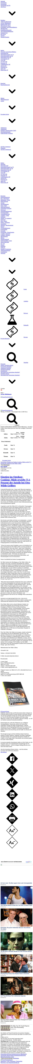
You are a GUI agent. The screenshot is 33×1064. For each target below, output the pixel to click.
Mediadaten (16, 1058)
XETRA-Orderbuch (5, 146)
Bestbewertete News (6, 24)
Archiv (2, 101)
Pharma (2, 245)
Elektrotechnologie (5, 207)
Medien (2, 98)
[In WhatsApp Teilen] (12, 812)
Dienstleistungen (5, 204)
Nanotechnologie (5, 239)
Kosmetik (3, 231)
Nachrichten (4, 2)
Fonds (25, 289)
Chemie (2, 203)
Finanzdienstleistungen (6, 211)
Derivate (26, 313)
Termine (3, 35)
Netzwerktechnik (5, 242)
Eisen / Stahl (4, 205)
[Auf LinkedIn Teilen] (12, 800)
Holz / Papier (4, 221)
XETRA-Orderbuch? (6, 149)
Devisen (26, 337)
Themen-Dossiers (5, 37)
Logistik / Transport (5, 233)
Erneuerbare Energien (6, 208)
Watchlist (26, 362)
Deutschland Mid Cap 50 (7, 56)
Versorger (3, 253)
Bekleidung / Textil (5, 200)
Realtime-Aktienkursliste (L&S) (8, 130)
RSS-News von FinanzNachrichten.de (10, 1062)
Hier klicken (4, 752)
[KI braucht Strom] (15, 710)
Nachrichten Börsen (5, 1055)
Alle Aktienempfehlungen (7, 31)
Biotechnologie (4, 201)
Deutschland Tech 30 (6, 57)
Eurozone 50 (4, 63)
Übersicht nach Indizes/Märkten (8, 52)
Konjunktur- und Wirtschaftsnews (9, 27)
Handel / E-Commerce (6, 218)
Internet (2, 226)
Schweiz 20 (3, 66)
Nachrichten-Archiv (9, 1056)
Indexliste (3, 164)
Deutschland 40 (4, 53)
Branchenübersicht (5, 84)
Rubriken (3, 20)
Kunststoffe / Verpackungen (7, 232)
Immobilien (3, 224)
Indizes (2, 50)
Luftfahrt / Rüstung (5, 235)
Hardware (3, 219)
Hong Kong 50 (4, 70)
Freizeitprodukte (5, 212)
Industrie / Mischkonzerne (7, 225)
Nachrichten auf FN (5, 5)
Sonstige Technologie (6, 249)
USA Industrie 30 (5, 59)
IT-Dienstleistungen (5, 228)
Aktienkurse (4, 127)
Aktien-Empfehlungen (15, 1055)
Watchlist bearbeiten (5, 369)
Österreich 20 (4, 67)
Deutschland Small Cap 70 (7, 54)
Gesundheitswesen (5, 214)
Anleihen (26, 301)
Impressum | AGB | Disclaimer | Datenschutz (11, 1061)
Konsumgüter (4, 229)
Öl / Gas (3, 243)
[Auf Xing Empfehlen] (12, 788)
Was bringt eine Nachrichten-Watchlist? (10, 372)
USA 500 (3, 60)
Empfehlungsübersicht (6, 30)
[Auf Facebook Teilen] (12, 764)
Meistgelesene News (6, 26)
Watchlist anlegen (5, 373)
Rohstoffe (3, 246)
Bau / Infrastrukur (5, 198)
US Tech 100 (4, 61)
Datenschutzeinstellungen (7, 1058)
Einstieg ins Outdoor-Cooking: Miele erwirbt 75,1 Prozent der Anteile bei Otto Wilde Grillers (15, 481)
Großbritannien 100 (5, 64)
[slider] (3, 471)
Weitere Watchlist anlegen (7, 365)
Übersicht (3, 148)
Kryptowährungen (5, 338)
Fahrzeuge (3, 210)
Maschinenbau (4, 236)
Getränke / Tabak (5, 215)
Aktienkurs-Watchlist (6, 368)
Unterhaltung (4, 252)
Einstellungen (4, 371)
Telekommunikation (5, 250)
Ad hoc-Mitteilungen (6, 23)
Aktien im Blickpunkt (6, 21)
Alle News (3, 7)
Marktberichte (4, 28)
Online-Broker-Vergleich (7, 133)
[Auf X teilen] (12, 776)
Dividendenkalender (5, 132)
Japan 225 (3, 68)
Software (3, 247)
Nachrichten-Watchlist (6, 366)
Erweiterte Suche (5, 114)
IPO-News (3, 34)
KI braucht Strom (5, 711)
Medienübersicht (5, 99)
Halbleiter (3, 217)
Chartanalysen (4, 33)
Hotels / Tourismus (5, 222)
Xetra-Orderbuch (12, 1054)
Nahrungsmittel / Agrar (6, 240)
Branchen (3, 83)
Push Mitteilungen (5, 465)
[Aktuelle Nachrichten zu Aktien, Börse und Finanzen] (7, 397)
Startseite (3, 1)
